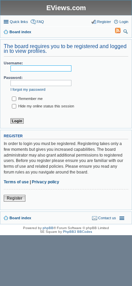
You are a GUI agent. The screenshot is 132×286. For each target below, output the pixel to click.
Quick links (19, 22)
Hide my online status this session (45, 106)
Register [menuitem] (104, 22)
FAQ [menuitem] (40, 22)
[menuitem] (114, 32)
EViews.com (66, 8)
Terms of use (16, 182)
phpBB (48, 228)
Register (14, 198)
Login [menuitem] (123, 22)
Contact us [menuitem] (107, 218)
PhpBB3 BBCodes (77, 231)
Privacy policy (45, 182)
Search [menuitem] (125, 32)
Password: (13, 78)
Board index (20, 218)
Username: (13, 63)
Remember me (30, 99)
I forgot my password (27, 89)
